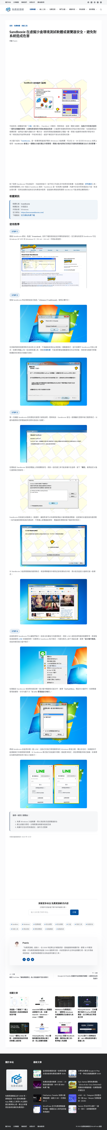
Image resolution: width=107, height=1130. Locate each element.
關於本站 (8, 2)
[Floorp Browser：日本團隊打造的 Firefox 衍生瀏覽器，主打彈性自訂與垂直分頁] (87, 1001)
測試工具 (78, 924)
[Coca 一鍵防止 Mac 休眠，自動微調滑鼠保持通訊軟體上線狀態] (19, 1028)
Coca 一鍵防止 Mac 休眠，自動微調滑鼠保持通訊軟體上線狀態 (19, 1038)
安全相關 (59, 924)
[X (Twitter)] (91, 2)
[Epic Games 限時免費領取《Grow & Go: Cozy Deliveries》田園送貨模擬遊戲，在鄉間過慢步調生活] (72, 1085)
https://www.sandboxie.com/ (32, 212)
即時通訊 (88, 184)
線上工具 (42, 9)
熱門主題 (62, 9)
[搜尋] (101, 9)
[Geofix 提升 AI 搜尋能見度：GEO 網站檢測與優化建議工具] (87, 1028)
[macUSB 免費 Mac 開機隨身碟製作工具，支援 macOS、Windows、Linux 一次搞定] (42, 1001)
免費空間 (52, 9)
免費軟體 (33, 9)
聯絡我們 (24, 2)
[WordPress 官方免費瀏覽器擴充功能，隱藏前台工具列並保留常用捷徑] (37, 1109)
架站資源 (82, 9)
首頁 (11, 26)
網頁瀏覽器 (37, 929)
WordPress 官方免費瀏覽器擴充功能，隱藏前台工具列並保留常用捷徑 (54, 1109)
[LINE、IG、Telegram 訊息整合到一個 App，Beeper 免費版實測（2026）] (72, 1098)
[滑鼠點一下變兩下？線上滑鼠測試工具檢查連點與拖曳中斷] (19, 1001)
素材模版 (92, 9)
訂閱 (74, 912)
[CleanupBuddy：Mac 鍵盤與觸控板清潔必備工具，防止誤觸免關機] (42, 1028)
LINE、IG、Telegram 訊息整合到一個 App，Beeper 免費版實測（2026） (89, 1098)
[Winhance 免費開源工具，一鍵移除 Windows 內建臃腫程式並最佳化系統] (65, 1001)
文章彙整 (16, 2)
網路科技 (72, 9)
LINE (20, 639)
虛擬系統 (60, 929)
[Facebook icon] (24, 959)
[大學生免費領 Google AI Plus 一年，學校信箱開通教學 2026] (72, 1074)
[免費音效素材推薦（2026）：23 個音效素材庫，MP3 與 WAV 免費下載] (37, 1085)
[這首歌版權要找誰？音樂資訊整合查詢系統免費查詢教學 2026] (37, 1074)
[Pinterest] (94, 2)
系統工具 (24, 26)
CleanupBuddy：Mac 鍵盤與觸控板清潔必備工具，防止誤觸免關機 (41, 1038)
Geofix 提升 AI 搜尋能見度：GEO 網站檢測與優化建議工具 (87, 1038)
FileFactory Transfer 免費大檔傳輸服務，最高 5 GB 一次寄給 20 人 (54, 1098)
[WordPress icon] (32, 959)
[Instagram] (98, 2)
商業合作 (32, 2)
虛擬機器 (49, 929)
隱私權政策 (41, 2)
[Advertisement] (53, 60)
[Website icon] (28, 959)
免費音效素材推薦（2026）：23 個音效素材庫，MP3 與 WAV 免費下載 (54, 1084)
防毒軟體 (47, 350)
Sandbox (14, 924)
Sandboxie (25, 141)
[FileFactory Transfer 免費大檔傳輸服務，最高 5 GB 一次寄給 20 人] (37, 1098)
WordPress (95, 1126)
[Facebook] (88, 2)
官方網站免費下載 (28, 215)
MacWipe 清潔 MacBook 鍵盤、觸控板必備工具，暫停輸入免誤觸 (64, 1038)
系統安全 (89, 924)
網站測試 (25, 929)
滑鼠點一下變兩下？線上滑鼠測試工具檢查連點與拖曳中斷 (19, 1012)
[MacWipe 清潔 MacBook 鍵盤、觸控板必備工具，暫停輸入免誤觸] (65, 1028)
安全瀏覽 (48, 924)
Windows (26, 924)
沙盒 (30, 126)
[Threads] (101, 2)
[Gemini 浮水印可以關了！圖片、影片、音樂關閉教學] (72, 1109)
